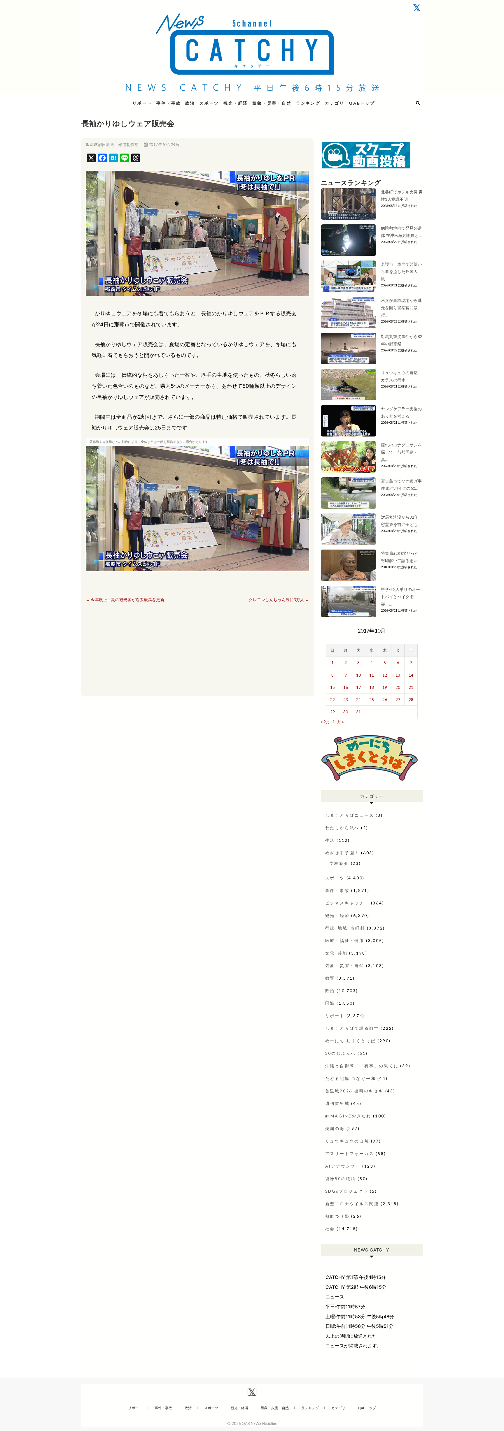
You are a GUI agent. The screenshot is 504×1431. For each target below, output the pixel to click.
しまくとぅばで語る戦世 (352, 1028)
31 (358, 711)
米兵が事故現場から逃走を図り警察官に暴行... (401, 307)
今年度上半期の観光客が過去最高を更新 (125, 599)
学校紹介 (339, 863)
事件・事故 (168, 103)
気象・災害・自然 (271, 103)
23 (345, 699)
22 (332, 699)
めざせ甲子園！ (342, 852)
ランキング (308, 103)
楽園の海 (335, 1128)
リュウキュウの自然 (347, 1140)
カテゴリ (334, 103)
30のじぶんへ (340, 1053)
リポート (142, 103)
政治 (190, 103)
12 (384, 675)
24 (358, 699)
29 (332, 711)
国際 (330, 1003)
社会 (330, 1228)
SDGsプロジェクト (346, 1191)
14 (411, 675)
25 (371, 699)
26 (384, 699)
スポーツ (209, 103)
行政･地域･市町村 (345, 927)
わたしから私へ (342, 827)
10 (358, 675)
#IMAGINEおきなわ (348, 1115)
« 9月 (325, 721)
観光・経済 (235, 103)
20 (398, 687)
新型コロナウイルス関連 (352, 1203)
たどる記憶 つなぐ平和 (350, 1078)
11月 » (338, 721)
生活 (330, 840)
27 (398, 699)
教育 (330, 978)
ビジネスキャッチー (347, 902)
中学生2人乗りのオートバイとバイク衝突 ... (400, 596)
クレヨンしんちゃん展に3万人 (279, 599)
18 (371, 687)
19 (384, 687)
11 (371, 675)
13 (398, 675)
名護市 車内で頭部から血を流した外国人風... (401, 271)
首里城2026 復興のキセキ (354, 1090)
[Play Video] (197, 508)
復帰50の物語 (340, 1178)
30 (345, 711)
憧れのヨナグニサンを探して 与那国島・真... (401, 452)
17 (358, 687)
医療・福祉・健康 (344, 940)
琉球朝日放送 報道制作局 (114, 144)
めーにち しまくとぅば (350, 1040)
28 (411, 699)
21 (411, 687)
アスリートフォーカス (349, 1153)
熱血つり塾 (337, 1216)
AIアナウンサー (342, 1166)
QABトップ (362, 103)
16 (345, 687)
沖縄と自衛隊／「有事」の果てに (362, 1065)
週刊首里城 (337, 1103)
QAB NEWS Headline (112, 99)
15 (332, 687)
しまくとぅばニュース (349, 815)
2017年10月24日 (163, 144)
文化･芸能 (336, 953)
